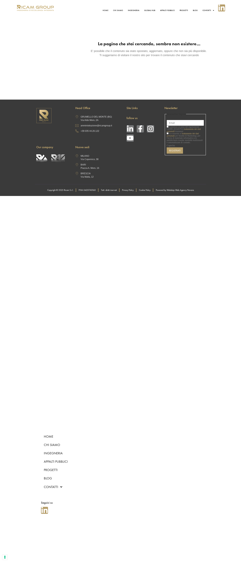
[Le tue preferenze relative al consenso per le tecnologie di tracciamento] (5, 557)
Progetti (184, 10)
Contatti (207, 10)
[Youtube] (130, 138)
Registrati (175, 150)
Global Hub (149, 10)
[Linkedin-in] (221, 7)
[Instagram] (150, 128)
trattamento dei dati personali (183, 134)
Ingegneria (133, 10)
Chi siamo (118, 10)
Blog (195, 10)
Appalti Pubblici (167, 10)
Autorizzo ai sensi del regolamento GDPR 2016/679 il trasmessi (184, 129)
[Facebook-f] (140, 128)
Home (105, 10)
